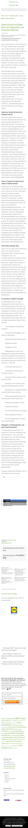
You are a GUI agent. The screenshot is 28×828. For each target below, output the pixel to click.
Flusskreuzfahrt (4, 727)
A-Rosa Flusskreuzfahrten (8, 719)
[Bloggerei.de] (18, 800)
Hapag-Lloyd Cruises (7, 729)
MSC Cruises (16, 733)
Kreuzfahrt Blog (11, 540)
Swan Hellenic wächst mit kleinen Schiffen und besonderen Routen (13, 656)
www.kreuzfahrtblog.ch (9, 768)
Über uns (7, 775)
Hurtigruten (4, 731)
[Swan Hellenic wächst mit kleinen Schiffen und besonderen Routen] (21, 570)
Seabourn (8, 743)
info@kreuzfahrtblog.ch (9, 766)
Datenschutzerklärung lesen (17, 825)
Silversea (12, 743)
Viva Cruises (15, 748)
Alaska (12, 720)
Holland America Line (17, 729)
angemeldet (11, 598)
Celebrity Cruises (5, 723)
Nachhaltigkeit (17, 735)
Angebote (15, 720)
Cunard (21, 15)
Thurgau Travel (15, 746)
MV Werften (12, 735)
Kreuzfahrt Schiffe (13, 15)
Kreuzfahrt (12, 731)
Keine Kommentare (6, 543)
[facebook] (12, 5)
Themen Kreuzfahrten (8, 745)
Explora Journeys (19, 725)
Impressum (7, 780)
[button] (6, 500)
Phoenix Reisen (9, 739)
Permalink (4, 541)
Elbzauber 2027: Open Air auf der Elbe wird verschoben (13, 649)
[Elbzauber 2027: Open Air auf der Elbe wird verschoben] (7, 570)
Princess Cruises (21, 739)
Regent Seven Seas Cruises (12, 741)
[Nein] (26, 822)
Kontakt (7, 782)
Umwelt (10, 748)
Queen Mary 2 (3, 741)
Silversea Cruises (18, 743)
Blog (6, 15)
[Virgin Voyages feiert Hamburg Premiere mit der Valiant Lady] (7, 578)
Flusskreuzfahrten (12, 727)
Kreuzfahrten (18, 731)
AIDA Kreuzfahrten (5, 720)
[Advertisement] (14, 627)
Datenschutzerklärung (10, 778)
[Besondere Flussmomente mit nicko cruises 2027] (21, 578)
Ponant (15, 739)
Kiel (9, 731)
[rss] (17, 5)
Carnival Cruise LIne (21, 720)
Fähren (19, 727)
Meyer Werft (8, 733)
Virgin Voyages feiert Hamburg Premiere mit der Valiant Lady (12, 663)
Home (2, 15)
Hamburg (24, 727)
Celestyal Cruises (14, 723)
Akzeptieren (8, 825)
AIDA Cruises (20, 718)
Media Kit (7, 777)
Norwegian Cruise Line (13, 737)
